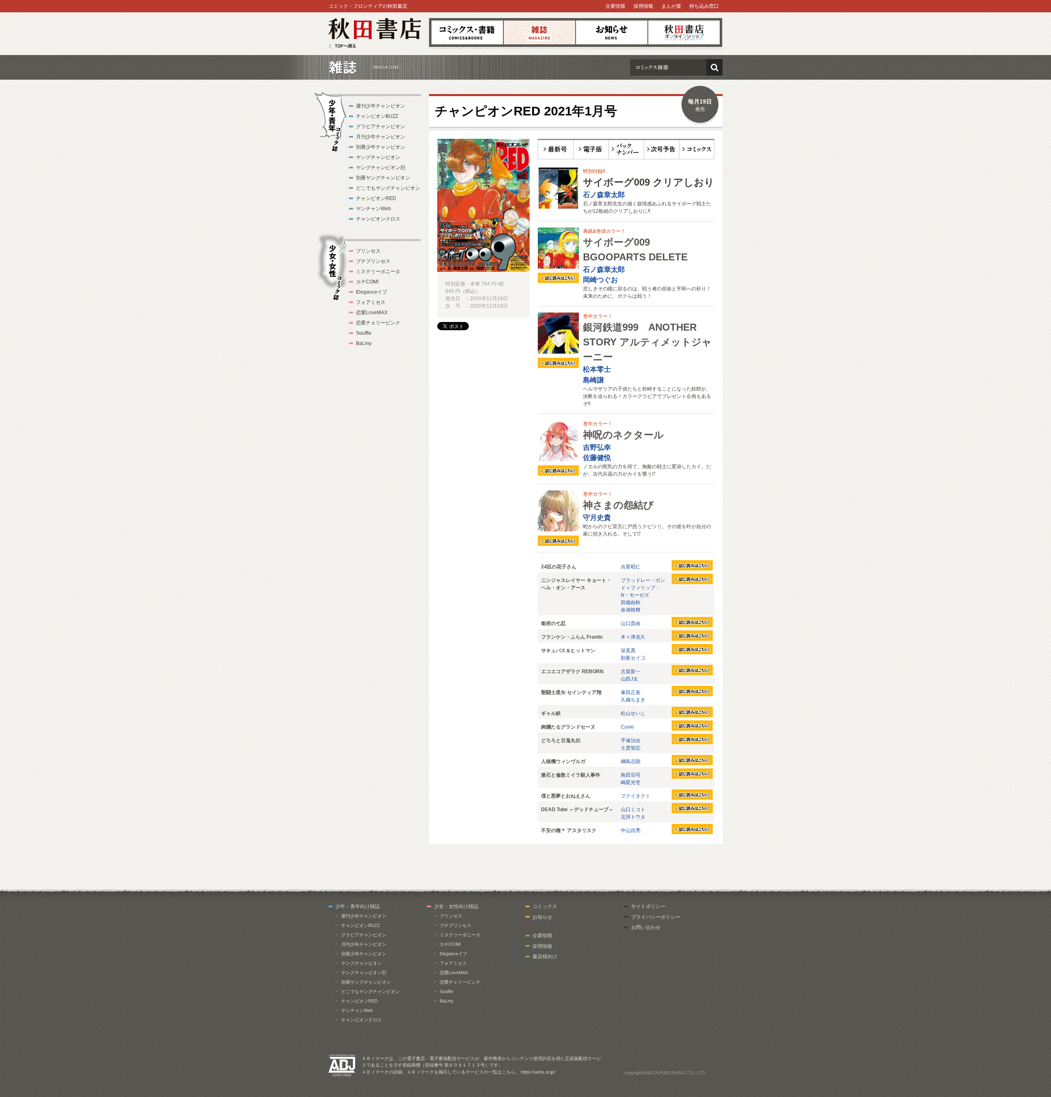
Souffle (364, 333)
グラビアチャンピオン (380, 126)
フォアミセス (371, 302)
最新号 (556, 149)
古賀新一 (630, 671)
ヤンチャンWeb (373, 209)
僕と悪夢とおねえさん (565, 796)
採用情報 (643, 6)
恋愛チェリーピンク (378, 323)
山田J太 (629, 679)
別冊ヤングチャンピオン (383, 178)
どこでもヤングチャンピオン (388, 188)
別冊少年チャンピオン (380, 147)
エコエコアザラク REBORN (572, 671)
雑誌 (539, 32)
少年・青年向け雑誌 (357, 906)
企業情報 (615, 6)
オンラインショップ (684, 32)
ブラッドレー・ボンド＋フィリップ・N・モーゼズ (643, 587)
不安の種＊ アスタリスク (569, 830)
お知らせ (611, 32)
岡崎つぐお (600, 280)
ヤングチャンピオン (378, 157)
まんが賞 (671, 6)
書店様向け (544, 956)
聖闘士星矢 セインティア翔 (571, 692)
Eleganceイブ (371, 292)
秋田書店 (374, 33)
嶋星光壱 (630, 782)
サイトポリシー (648, 906)
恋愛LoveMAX (372, 312)
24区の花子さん (558, 567)
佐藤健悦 (597, 458)
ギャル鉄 (551, 713)
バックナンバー (626, 149)
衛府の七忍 (553, 623)
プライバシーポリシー (655, 917)
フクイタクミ (635, 796)
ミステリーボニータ (378, 271)
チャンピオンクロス (378, 219)
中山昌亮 (630, 830)
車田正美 (630, 692)
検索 (714, 67)
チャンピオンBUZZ (377, 116)
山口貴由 (630, 623)
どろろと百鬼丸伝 (561, 740)
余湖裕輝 (630, 610)
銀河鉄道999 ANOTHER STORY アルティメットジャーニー (647, 342)
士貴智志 (630, 748)
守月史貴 (597, 518)
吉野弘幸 (597, 447)
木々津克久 (633, 637)
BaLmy (364, 343)
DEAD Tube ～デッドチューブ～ (577, 809)
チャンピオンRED (376, 198)
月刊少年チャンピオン (380, 137)
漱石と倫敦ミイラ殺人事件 (570, 775)
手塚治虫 (630, 740)
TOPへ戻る (342, 46)
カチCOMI (367, 282)
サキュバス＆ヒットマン (568, 650)
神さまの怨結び (618, 505)
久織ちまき (633, 700)
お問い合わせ (646, 927)
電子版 (591, 149)
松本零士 (597, 369)
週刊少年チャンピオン (380, 106)
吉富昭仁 (630, 567)
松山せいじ (633, 713)
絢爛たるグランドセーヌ (568, 727)
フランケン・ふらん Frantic (572, 637)
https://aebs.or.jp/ (538, 1071)
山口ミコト (633, 809)
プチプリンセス (373, 261)
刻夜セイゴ (633, 658)
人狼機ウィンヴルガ (563, 761)
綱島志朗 (630, 761)
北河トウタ (633, 817)
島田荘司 (630, 775)
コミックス (467, 32)
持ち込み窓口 (704, 6)
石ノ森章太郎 (604, 195)
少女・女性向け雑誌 (456, 906)
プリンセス (368, 251)
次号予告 (661, 149)
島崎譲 (593, 380)
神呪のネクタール (623, 434)
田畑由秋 (630, 602)
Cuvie (627, 727)
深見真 (628, 650)
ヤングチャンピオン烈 (380, 167)
